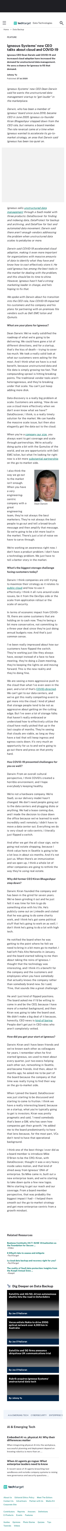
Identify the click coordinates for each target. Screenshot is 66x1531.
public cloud (14, 587)
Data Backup (18, 29)
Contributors (9, 1512)
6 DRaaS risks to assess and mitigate (25, 1253)
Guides (7, 1522)
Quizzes (41, 1522)
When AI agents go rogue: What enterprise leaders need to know (27, 1463)
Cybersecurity (39, 1415)
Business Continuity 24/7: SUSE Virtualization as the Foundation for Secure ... (31, 1244)
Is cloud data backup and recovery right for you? (31, 1260)
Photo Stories (29, 1522)
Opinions (16, 1522)
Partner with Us (36, 1501)
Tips (49, 1522)
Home (6, 29)
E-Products (9, 1515)
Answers (32, 1512)
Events (19, 1515)
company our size (36, 434)
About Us (8, 1497)
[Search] (61, 23)
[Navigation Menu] (4, 23)
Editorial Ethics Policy (24, 1497)
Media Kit (50, 1501)
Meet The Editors (44, 1497)
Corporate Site (10, 1504)
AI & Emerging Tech (18, 1415)
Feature (12, 37)
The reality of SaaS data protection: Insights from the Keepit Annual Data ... (32, 1269)
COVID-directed (46, 689)
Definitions (43, 1512)
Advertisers (21, 1501)
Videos (17, 1526)
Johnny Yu (12, 75)
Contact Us (9, 1501)
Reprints (21, 1512)
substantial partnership (43, 458)
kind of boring (43, 1020)
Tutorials (7, 1526)
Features (29, 1515)
